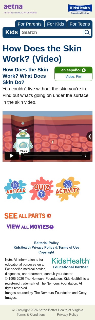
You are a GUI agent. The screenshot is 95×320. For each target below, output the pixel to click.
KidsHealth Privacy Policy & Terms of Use (46, 247)
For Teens (80, 24)
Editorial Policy (46, 243)
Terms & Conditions (31, 314)
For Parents (30, 24)
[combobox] (51, 32)
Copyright (46, 252)
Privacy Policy (67, 314)
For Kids (55, 24)
